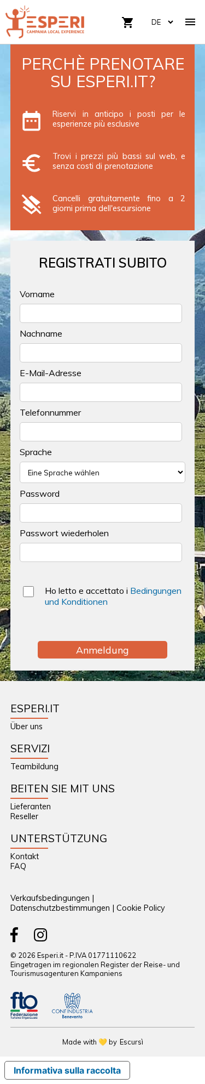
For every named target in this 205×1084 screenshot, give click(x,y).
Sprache (36, 451)
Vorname (37, 293)
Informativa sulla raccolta (67, 1070)
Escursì (131, 1041)
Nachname (41, 333)
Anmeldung (102, 650)
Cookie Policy (140, 908)
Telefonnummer (50, 412)
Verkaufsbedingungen (50, 898)
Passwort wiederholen (64, 532)
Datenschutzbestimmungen (60, 908)
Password (40, 493)
